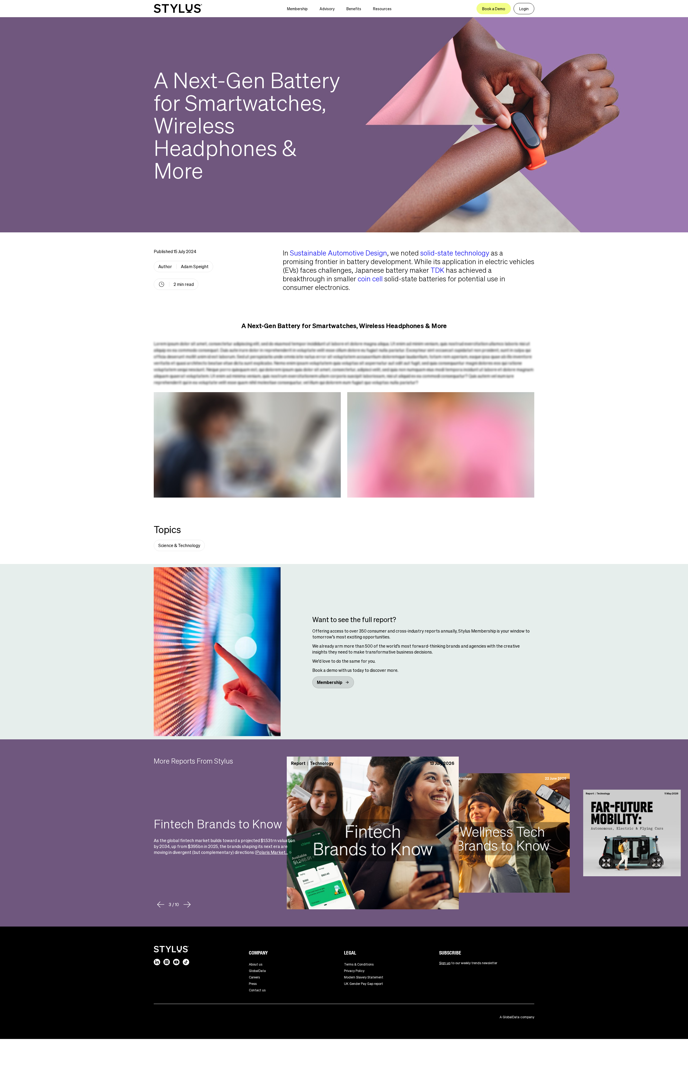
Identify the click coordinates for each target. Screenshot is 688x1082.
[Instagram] (166, 962)
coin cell (370, 278)
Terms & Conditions (359, 964)
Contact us (257, 990)
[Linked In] (157, 962)
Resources (382, 8)
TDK (437, 269)
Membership (297, 8)
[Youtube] (176, 962)
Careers (254, 977)
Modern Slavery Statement (363, 977)
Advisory (327, 8)
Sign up (444, 963)
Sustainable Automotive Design (338, 252)
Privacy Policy (354, 971)
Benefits (353, 8)
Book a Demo (493, 8)
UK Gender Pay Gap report (363, 984)
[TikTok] (186, 962)
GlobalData (257, 971)
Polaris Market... (272, 852)
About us (255, 964)
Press (253, 984)
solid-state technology (454, 252)
